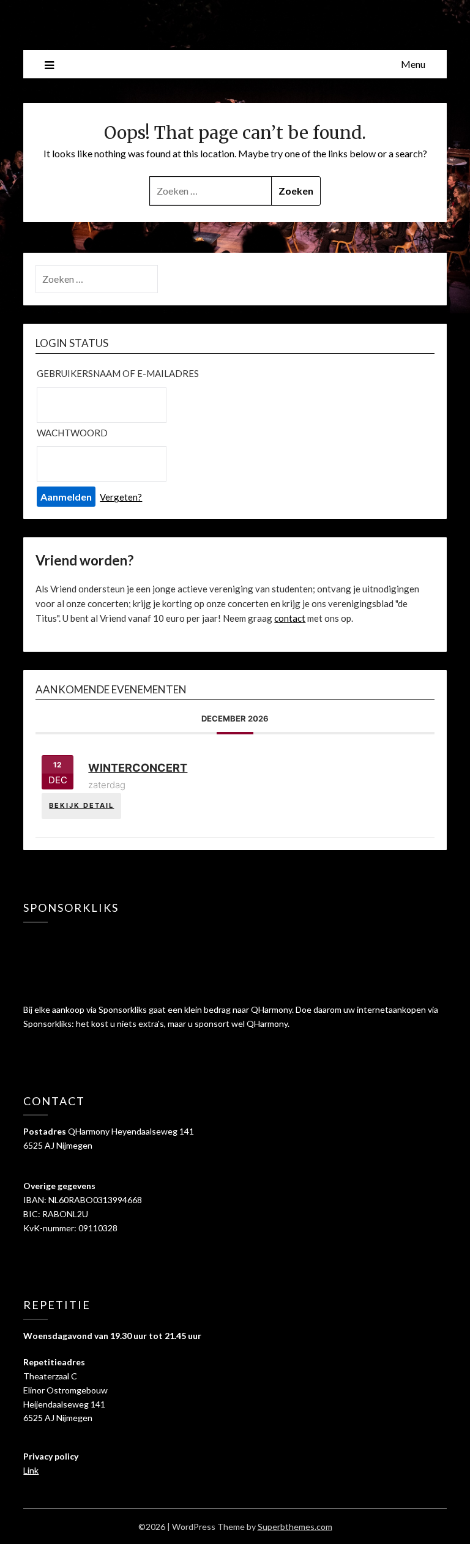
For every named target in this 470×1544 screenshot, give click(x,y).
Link (31, 1470)
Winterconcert (137, 767)
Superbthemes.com (295, 1526)
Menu (413, 64)
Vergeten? (121, 496)
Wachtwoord (72, 432)
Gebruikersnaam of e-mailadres (118, 373)
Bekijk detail (81, 805)
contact (289, 618)
